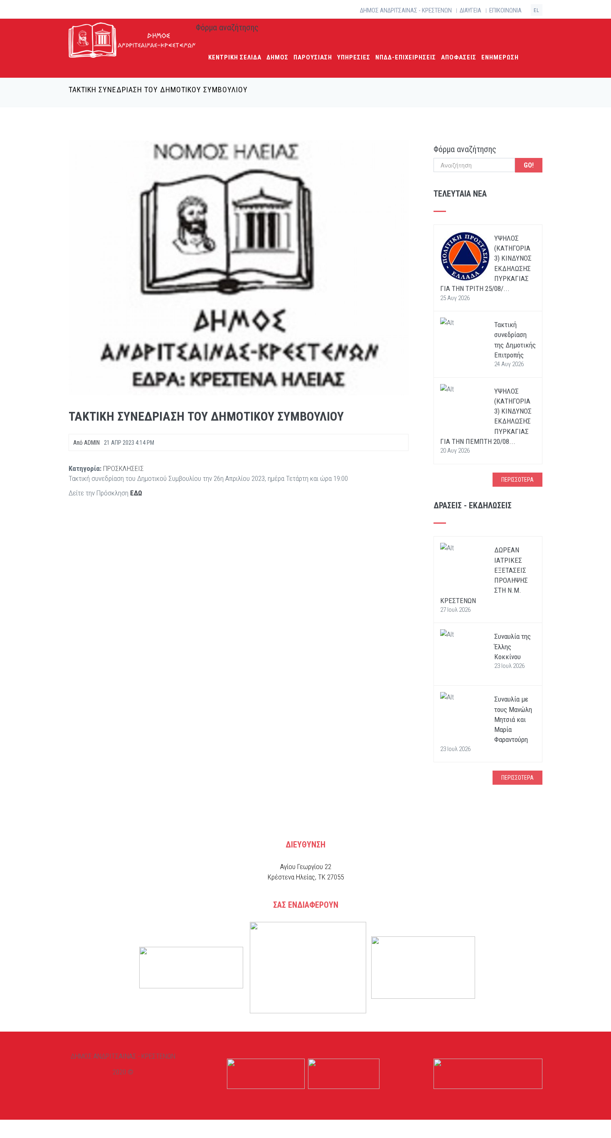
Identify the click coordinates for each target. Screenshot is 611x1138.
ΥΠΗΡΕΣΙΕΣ (353, 57)
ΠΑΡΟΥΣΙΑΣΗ (312, 57)
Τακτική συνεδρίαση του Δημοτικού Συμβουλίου (206, 416)
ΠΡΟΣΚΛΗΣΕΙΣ (123, 468)
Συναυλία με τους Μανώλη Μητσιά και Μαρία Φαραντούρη (513, 719)
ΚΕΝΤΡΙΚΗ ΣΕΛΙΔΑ (234, 57)
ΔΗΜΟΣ (277, 57)
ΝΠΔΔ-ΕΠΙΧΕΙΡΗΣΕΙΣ (405, 57)
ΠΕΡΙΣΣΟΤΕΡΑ (517, 479)
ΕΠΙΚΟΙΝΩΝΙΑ (505, 10)
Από (86, 442)
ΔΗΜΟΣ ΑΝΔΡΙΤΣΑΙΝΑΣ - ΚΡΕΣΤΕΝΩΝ (406, 10)
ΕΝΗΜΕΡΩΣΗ (500, 57)
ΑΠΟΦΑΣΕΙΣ (458, 57)
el (537, 10)
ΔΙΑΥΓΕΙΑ (470, 10)
